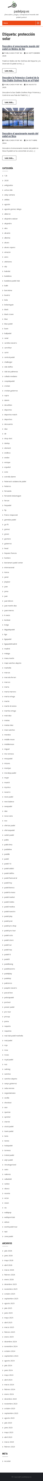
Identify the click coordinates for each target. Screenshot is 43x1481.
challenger (8, 362)
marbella (7, 668)
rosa (6, 1050)
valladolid (8, 1179)
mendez (7, 735)
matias (7, 720)
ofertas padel (9, 825)
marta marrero (10, 692)
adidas (7, 199)
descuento (8, 424)
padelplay (8, 973)
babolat (7, 271)
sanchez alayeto (10, 1079)
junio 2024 (8, 1370)
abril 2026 (8, 1265)
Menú (5, 23)
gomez (7, 529)
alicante (7, 233)
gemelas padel (10, 520)
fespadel (7, 505)
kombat (7, 620)
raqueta (7, 1026)
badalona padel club (12, 281)
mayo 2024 (8, 1375)
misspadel (8, 758)
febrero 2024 (9, 1389)
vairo (6, 1169)
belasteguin (9, 305)
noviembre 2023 (10, 1404)
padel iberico (9, 887)
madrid (7, 649)
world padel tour (10, 1227)
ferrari (6, 500)
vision (6, 1203)
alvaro (6, 242)
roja (5, 1045)
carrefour (8, 348)
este (6, 472)
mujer (6, 778)
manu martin (9, 658)
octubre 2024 (9, 1351)
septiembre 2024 (11, 1356)
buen (6, 328)
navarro (7, 792)
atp (5, 266)
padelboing (8, 964)
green (6, 534)
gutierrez (8, 543)
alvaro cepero (9, 247)
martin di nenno (10, 706)
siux (5, 1107)
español (7, 467)
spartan (7, 1112)
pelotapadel (9, 997)
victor (6, 1198)
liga (5, 634)
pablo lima (8, 844)
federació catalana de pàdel (15, 481)
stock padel (8, 1126)
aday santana (9, 195)
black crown (9, 314)
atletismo (8, 262)
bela (6, 300)
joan (6, 586)
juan (6, 596)
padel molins (9, 902)
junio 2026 (8, 1255)
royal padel (8, 1059)
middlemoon (9, 744)
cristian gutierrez (11, 391)
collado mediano (10, 376)
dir (5, 434)
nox (5, 821)
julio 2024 (8, 1365)
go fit (6, 524)
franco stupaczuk (11, 515)
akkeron (7, 214)
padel (6, 859)
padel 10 (7, 864)
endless (7, 453)
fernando (7, 491)
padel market (9, 897)
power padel (9, 1007)
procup (7, 1016)
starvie (7, 1122)
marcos (7, 682)
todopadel (8, 1145)
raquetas (7, 1031)
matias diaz (8, 725)
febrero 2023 (9, 1447)
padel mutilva (9, 907)
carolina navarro (10, 343)
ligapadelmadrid (10, 644)
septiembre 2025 (11, 1298)
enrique (7, 462)
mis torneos (9, 754)
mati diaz (7, 715)
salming (7, 1069)
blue (6, 319)
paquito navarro (10, 988)
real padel (8, 1040)
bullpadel (7, 333)
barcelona (8, 290)
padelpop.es (21, 11)
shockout (7, 1102)
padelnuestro (9, 969)
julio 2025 (8, 1308)
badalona (7, 276)
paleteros (8, 983)
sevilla (6, 1098)
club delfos (8, 367)
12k (5, 176)
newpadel (8, 806)
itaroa (6, 572)
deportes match (10, 414)
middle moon (9, 739)
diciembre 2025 (10, 1284)
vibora (6, 1188)
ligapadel (7, 639)
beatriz (7, 295)
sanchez (7, 1074)
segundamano (9, 1093)
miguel (7, 749)
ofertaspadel (9, 830)
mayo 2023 (8, 1432)
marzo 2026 (9, 1270)
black (6, 309)
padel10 (7, 954)
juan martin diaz (10, 606)
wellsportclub (9, 1217)
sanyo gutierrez (10, 1083)
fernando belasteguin (12, 496)
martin (6, 701)
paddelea (8, 849)
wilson (6, 1222)
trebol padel (9, 1155)
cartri (6, 352)
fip (5, 510)
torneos (7, 1150)
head (6, 548)
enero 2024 (9, 1394)
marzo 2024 (9, 1384)
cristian (7, 386)
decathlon (8, 405)
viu (5, 1208)
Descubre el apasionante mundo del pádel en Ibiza (20, 135)
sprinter (7, 1117)
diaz (6, 429)
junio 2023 (8, 1427)
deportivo (8, 419)
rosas (6, 1055)
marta (6, 687)
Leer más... (9, 71)
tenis (6, 1136)
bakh (6, 285)
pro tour (7, 1012)
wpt (5, 1231)
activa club (8, 190)
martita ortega (10, 711)
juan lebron (8, 601)
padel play (8, 916)
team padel (8, 1131)
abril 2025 (8, 1322)
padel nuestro (9, 911)
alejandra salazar (11, 219)
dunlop (7, 443)
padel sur (8, 945)
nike (5, 811)
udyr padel (8, 1160)
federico (7, 486)
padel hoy (8, 883)
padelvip (7, 978)
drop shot (8, 438)
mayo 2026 (8, 1260)
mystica (7, 787)
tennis (6, 1141)
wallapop (7, 1212)
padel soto (8, 935)
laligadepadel (9, 629)
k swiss (7, 615)
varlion (7, 1184)
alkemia (7, 238)
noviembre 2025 (10, 1289)
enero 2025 (9, 1337)
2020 (6, 180)
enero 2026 (9, 1279)
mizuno (7, 763)
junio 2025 (8, 1313)
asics (6, 257)
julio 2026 (8, 1251)
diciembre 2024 (10, 1341)
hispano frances (10, 553)
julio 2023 (8, 1423)
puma (6, 1021)
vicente (7, 1193)
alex (6, 228)
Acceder (7, 1461)
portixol (7, 1002)
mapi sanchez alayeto (12, 663)
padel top (8, 950)
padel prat (8, 921)
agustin (7, 204)
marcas (7, 672)
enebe (6, 457)
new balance (9, 801)
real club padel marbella (13, 1036)
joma (6, 591)
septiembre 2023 (11, 1413)
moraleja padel (10, 773)
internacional (9, 567)
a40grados (8, 185)
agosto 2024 (9, 1361)
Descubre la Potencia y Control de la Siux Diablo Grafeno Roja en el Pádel (20, 79)
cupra (6, 395)
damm (6, 400)
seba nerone (9, 1088)
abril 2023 (8, 1437)
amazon (7, 252)
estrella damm (10, 477)
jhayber (7, 582)
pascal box (8, 993)
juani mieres (9, 610)
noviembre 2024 (10, 1346)
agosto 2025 (9, 1303)
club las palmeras (11, 371)
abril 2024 (8, 1380)
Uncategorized (10, 1165)
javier (6, 577)
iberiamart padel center (13, 563)
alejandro (8, 223)
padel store (9, 940)
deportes (8, 410)
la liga (6, 625)
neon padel (8, 797)
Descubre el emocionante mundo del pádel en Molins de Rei (20, 47)
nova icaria (8, 816)
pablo (6, 840)
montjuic (7, 768)
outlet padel (9, 835)
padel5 (7, 959)
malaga (7, 653)
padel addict (9, 868)
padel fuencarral (10, 878)
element (7, 448)
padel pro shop (10, 926)
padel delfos (9, 873)
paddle (7, 854)
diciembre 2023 (10, 1399)
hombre (7, 558)
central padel (9, 357)
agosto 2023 (9, 1418)
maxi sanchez (9, 730)
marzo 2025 (9, 1327)
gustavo (7, 539)
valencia (7, 1174)
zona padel (8, 1236)
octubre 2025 (9, 1294)
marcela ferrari (10, 677)
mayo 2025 (8, 1318)
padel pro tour (10, 930)
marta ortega (9, 696)
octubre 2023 (9, 1408)
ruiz (5, 1064)
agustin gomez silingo (12, 209)
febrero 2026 (9, 1275)
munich (7, 782)
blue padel (8, 324)
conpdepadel (9, 381)
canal (6, 338)
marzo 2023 (9, 1442)
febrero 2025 (9, 1332)
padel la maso (9, 892)
